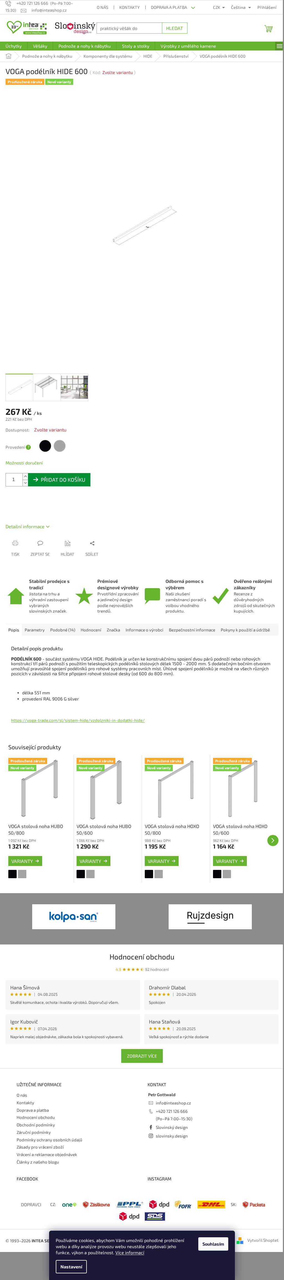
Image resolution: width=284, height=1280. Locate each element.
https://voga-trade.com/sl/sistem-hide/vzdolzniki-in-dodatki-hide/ (78, 728)
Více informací (127, 1252)
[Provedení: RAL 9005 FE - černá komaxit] (12, 881)
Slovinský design (170, 1134)
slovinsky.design (170, 1142)
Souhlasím (211, 1243)
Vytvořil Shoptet (258, 1247)
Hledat (171, 28)
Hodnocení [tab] (91, 637)
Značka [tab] (113, 637)
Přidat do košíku (63, 475)
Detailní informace (25, 522)
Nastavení (69, 1266)
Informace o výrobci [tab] (144, 637)
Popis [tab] (13, 637)
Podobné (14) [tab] (62, 637)
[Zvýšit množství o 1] (25, 472)
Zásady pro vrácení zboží (40, 1153)
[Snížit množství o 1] (25, 479)
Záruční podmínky (34, 1139)
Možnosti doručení (24, 458)
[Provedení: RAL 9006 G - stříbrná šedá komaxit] (22, 881)
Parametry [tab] (35, 637)
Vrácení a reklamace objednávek (47, 1161)
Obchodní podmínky (36, 1131)
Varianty (22, 868)
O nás (100, 7)
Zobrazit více (140, 1062)
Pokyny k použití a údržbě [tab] (245, 637)
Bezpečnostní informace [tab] (192, 637)
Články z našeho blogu (38, 1168)
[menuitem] (13, 46)
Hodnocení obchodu (140, 963)
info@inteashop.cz (171, 1109)
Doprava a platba (167, 7)
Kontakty (127, 7)
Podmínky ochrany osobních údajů (49, 1146)
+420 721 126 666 (170, 1118)
